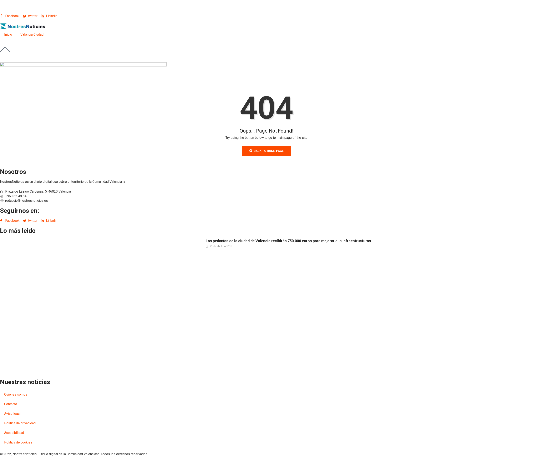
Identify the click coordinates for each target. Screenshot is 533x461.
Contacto (10, 404)
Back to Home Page (269, 151)
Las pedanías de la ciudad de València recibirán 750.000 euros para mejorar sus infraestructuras (288, 241)
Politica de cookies (18, 442)
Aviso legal (12, 414)
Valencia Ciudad (32, 34)
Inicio (8, 34)
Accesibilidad (14, 433)
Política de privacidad (20, 423)
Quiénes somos (15, 394)
